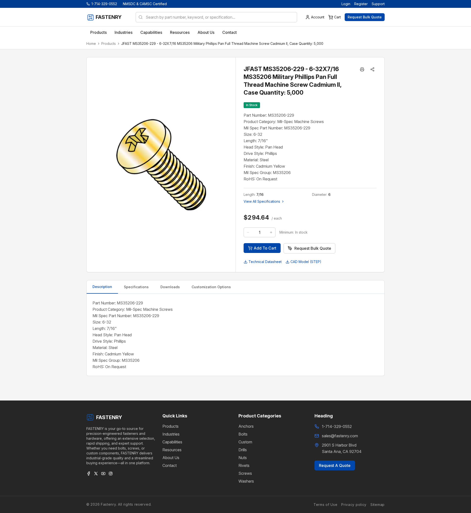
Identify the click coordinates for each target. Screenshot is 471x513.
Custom (245, 441)
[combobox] (216, 17)
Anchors (246, 426)
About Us (170, 457)
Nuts (242, 457)
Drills (242, 449)
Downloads (170, 287)
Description (102, 287)
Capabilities (172, 441)
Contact (169, 465)
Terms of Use (325, 504)
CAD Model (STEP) (305, 262)
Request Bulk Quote (365, 17)
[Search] (139, 17)
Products (108, 43)
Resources (172, 449)
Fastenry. (108, 504)
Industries (171, 434)
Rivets (243, 465)
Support (378, 4)
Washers (246, 481)
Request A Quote (335, 465)
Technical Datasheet (265, 262)
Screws (245, 473)
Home (91, 43)
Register (361, 4)
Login (345, 4)
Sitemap (377, 504)
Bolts (243, 434)
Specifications (136, 287)
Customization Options (211, 287)
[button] (372, 69)
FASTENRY (109, 417)
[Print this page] (362, 69)
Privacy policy (353, 504)
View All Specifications (262, 201)
